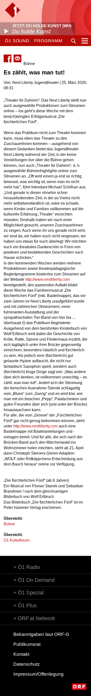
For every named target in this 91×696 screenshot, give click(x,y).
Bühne (9, 524)
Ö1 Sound (17, 40)
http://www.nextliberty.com (47, 279)
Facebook (7, 58)
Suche (73, 41)
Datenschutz (26, 664)
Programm (48, 40)
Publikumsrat (27, 644)
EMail (17, 58)
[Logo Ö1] (12, 10)
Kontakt (21, 654)
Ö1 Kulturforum (17, 540)
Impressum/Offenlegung (38, 674)
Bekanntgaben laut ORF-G (41, 634)
